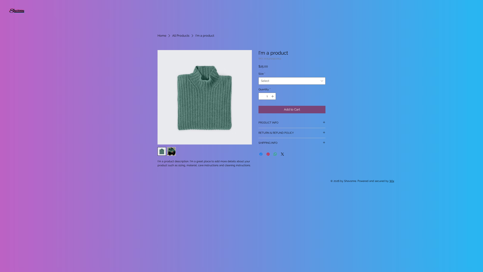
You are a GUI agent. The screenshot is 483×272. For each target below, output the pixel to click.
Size (261, 73)
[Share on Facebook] (261, 154)
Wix (391, 180)
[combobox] (291, 81)
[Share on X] (282, 154)
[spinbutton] (267, 96)
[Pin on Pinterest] (268, 154)
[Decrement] (261, 96)
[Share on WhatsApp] (275, 154)
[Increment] (273, 96)
